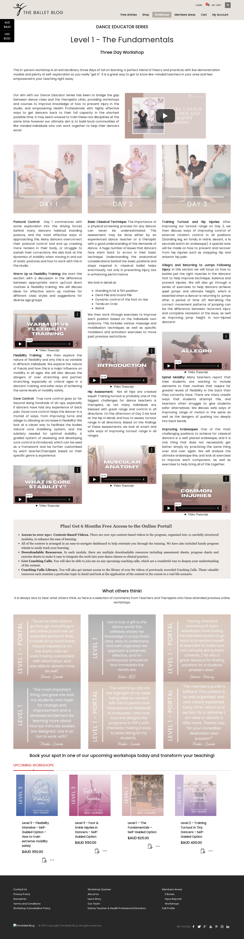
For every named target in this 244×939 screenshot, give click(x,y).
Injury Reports (173, 899)
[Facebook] (193, 926)
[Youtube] (211, 926)
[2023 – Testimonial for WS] (47, 648)
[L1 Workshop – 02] (47, 715)
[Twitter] (199, 926)
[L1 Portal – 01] (122, 715)
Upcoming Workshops (33, 765)
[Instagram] (222, 926)
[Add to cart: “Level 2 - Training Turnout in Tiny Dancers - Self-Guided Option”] (203, 851)
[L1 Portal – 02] (197, 648)
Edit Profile (168, 908)
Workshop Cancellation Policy (31, 908)
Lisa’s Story (94, 899)
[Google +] (205, 926)
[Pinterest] (216, 926)
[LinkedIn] (228, 926)
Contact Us (20, 889)
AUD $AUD (9, 25)
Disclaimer (19, 899)
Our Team (94, 903)
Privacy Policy (21, 894)
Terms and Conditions (27, 903)
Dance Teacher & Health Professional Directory (117, 908)
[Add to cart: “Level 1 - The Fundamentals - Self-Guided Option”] (150, 846)
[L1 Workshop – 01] (122, 648)
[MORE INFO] (52, 860)
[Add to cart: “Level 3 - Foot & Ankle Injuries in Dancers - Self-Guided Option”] (97, 851)
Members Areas (172, 889)
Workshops (172, 903)
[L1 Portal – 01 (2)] (197, 715)
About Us (93, 894)
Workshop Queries (99, 889)
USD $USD (9, 36)
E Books (169, 894)
